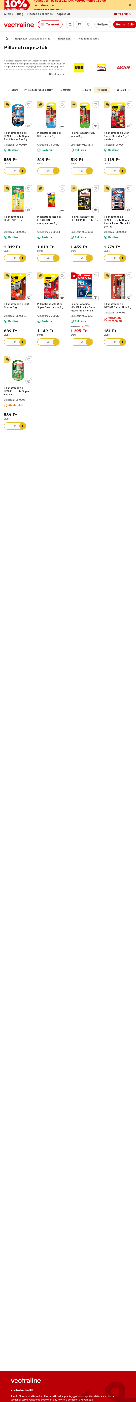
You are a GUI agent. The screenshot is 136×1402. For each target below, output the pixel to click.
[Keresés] (70, 24)
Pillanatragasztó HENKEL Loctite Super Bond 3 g (16, 391)
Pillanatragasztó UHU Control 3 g (16, 306)
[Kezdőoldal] (6, 38)
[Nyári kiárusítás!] (74, 275)
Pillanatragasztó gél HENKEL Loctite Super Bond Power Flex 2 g (16, 136)
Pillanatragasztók (88, 38)
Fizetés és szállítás (40, 14)
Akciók (8, 14)
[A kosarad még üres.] (79, 24)
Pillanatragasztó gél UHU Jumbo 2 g (49, 134)
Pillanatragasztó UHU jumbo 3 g (83, 134)
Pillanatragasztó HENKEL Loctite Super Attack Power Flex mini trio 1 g (117, 221)
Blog (20, 14)
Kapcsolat (63, 14)
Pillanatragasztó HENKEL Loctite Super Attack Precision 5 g (83, 307)
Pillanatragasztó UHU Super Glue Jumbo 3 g (50, 306)
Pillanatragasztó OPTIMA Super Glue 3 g (117, 306)
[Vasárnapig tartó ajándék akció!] (7, 104)
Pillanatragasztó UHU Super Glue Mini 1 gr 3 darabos (116, 136)
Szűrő (14, 89)
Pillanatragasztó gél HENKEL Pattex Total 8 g (85, 218)
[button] (86, 90)
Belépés (102, 24)
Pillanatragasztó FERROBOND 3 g (13, 218)
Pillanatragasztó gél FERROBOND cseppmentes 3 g (49, 220)
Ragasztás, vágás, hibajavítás (32, 38)
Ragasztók (64, 38)
